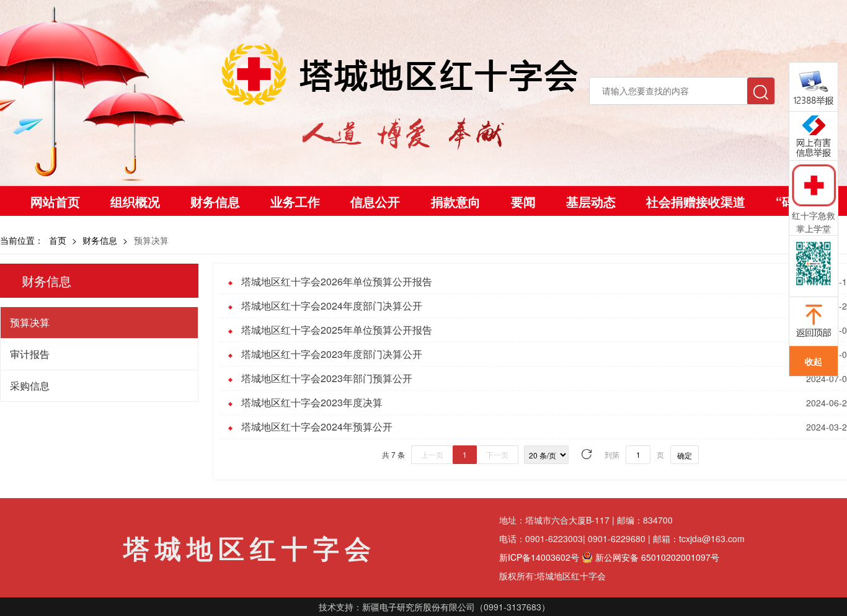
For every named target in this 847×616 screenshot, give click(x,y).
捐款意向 (456, 201)
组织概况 (135, 201)
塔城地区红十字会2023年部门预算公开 (326, 378)
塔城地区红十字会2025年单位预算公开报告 (336, 330)
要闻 (523, 201)
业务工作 (295, 201)
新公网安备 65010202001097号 (656, 557)
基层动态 (591, 201)
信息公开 (375, 201)
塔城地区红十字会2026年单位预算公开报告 (336, 281)
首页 (57, 240)
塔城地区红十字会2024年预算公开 (316, 426)
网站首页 (55, 201)
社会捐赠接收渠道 (695, 201)
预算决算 (30, 322)
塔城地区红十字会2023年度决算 (312, 402)
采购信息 (30, 385)
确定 (684, 455)
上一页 (432, 454)
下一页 (497, 454)
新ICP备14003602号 (539, 557)
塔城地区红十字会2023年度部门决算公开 (331, 354)
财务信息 (215, 201)
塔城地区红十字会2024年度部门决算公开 (331, 305)
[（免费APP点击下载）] (813, 185)
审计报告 (30, 354)
